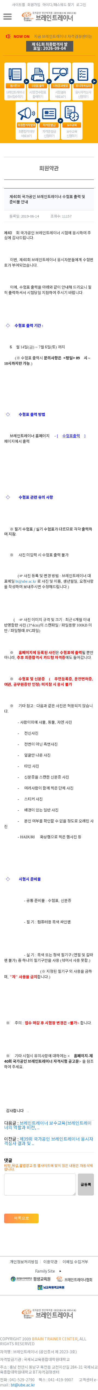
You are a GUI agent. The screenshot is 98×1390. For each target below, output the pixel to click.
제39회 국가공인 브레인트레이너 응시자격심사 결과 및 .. (48, 1140)
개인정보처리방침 (24, 1262)
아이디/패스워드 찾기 (58, 4)
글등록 (86, 1184)
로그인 (81, 4)
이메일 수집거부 (75, 1262)
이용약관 (50, 1262)
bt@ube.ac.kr (26, 581)
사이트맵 (18, 4)
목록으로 (21, 1218)
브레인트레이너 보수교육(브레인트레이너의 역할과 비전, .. (48, 1125)
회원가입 (33, 4)
